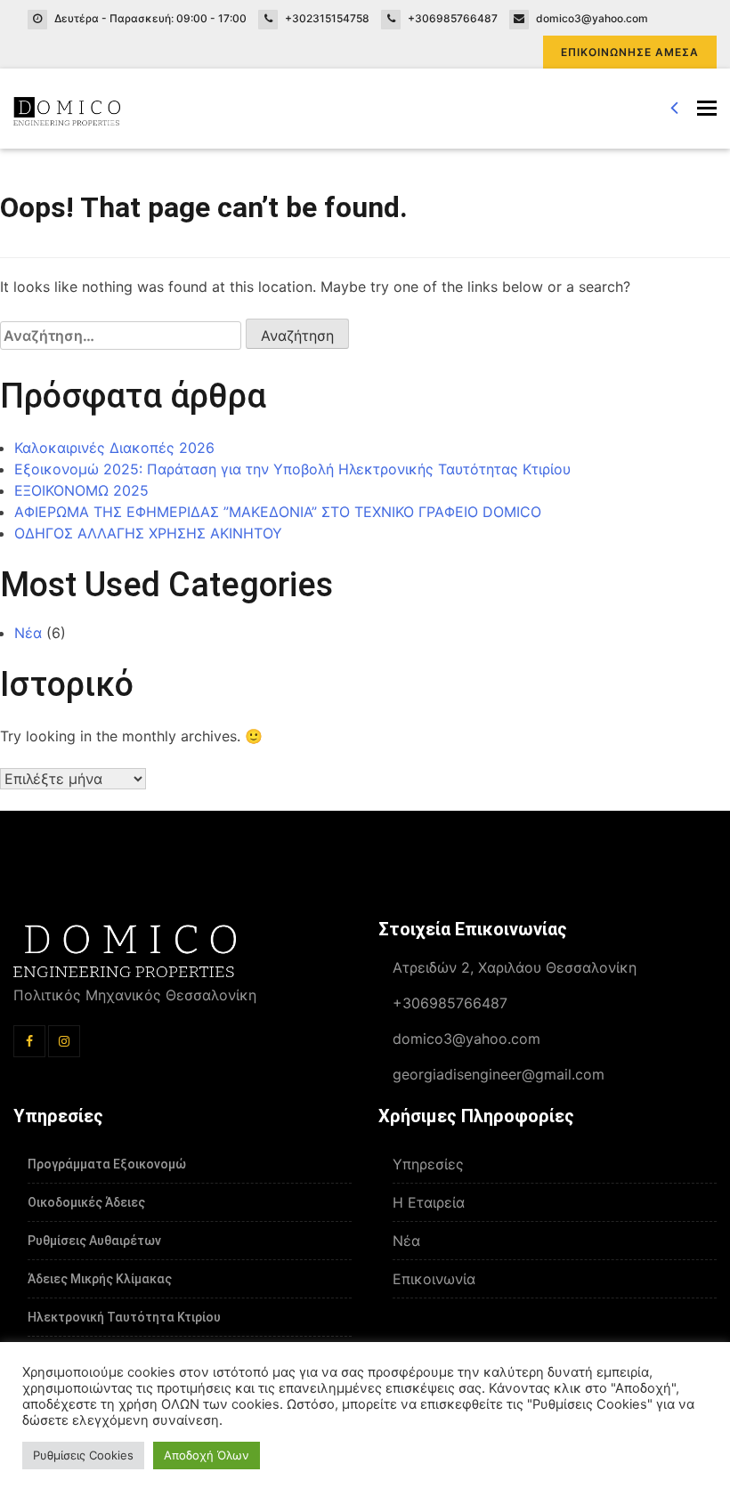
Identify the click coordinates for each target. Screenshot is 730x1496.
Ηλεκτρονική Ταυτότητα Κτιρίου (124, 1317)
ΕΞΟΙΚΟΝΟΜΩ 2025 (81, 490)
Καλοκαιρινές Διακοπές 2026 (114, 448)
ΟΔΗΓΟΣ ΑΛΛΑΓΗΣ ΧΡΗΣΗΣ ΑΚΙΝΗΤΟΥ (148, 533)
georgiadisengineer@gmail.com (498, 1074)
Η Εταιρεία (429, 1202)
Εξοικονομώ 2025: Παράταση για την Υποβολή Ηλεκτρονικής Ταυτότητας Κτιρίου (292, 469)
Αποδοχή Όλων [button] (206, 1455)
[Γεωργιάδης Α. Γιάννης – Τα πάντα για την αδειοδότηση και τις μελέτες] (66, 108)
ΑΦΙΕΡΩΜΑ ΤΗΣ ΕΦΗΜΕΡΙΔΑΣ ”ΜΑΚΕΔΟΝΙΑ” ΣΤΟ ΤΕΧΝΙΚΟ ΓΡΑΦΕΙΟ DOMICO (277, 512)
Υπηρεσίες (428, 1164)
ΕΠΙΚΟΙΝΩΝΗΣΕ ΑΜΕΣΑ (630, 52)
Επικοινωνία (434, 1279)
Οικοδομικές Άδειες (86, 1202)
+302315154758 (327, 18)
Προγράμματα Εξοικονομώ (107, 1164)
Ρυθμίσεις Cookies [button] (83, 1455)
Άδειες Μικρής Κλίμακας (100, 1279)
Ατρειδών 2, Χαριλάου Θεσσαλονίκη (515, 967)
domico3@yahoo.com (592, 18)
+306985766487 (453, 18)
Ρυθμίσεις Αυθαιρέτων (94, 1240)
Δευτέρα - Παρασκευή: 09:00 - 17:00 (150, 18)
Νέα (28, 633)
